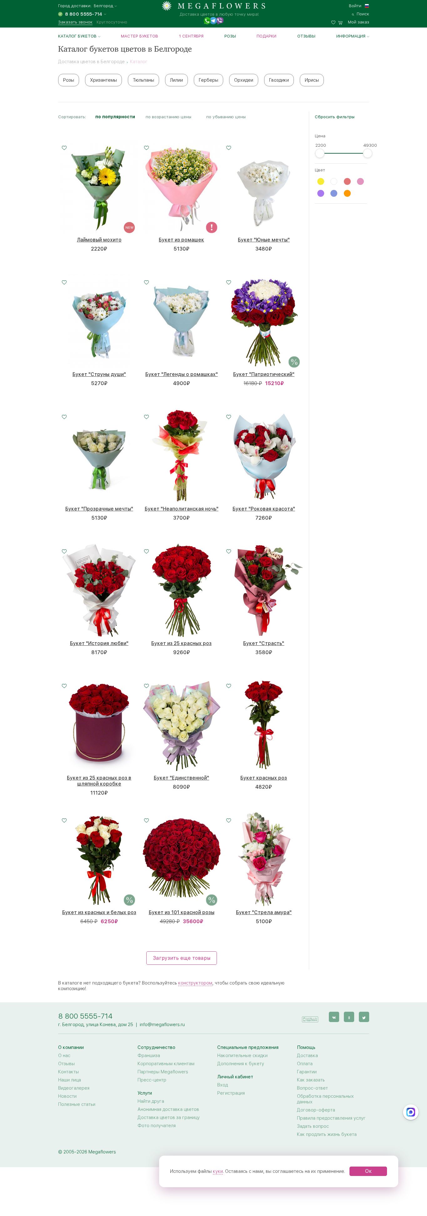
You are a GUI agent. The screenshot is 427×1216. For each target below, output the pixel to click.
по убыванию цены (226, 116)
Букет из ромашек (181, 240)
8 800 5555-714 (85, 1016)
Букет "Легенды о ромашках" (181, 374)
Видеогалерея (73, 1088)
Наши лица (69, 1080)
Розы (230, 35)
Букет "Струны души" (99, 374)
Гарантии (307, 1072)
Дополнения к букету (240, 1063)
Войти (355, 5)
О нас (64, 1055)
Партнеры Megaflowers (163, 1072)
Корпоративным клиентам (166, 1063)
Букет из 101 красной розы (181, 912)
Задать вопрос (313, 1126)
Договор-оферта (316, 1110)
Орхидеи (243, 80)
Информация (350, 35)
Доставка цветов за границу (169, 1117)
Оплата (305, 1063)
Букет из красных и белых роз (99, 912)
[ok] (349, 1017)
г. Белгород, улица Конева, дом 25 (95, 1024)
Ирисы (312, 80)
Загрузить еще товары (181, 958)
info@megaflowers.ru (162, 1024)
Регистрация (231, 1093)
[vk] (334, 1017)
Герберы (208, 80)
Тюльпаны (143, 80)
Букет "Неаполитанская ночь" (182, 509)
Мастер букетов (139, 35)
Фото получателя (157, 1125)
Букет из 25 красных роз (181, 643)
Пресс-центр (152, 1080)
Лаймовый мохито (99, 240)
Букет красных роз (263, 778)
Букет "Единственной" (181, 778)
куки (218, 1171)
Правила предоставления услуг (331, 1118)
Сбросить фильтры (334, 116)
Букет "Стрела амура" (264, 912)
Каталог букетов (77, 35)
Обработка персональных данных (325, 1099)
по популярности (115, 116)
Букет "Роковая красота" (264, 509)
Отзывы (306, 35)
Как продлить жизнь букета (327, 1134)
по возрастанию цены (168, 116)
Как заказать (311, 1080)
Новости (67, 1096)
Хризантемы (103, 80)
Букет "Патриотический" (263, 374)
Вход (222, 1085)
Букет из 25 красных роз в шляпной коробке (99, 781)
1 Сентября (191, 35)
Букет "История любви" (99, 643)
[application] (310, 1016)
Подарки (266, 35)
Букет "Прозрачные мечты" (99, 509)
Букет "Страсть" (263, 643)
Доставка (307, 1055)
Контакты (68, 1072)
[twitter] (364, 1017)
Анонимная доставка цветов (168, 1109)
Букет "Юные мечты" (264, 240)
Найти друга (151, 1101)
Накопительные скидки (242, 1055)
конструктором (195, 983)
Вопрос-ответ (312, 1088)
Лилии (176, 80)
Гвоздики (279, 80)
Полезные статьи (76, 1104)
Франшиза (149, 1055)
